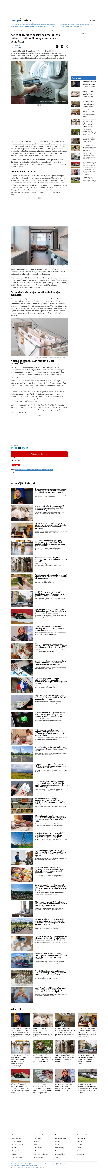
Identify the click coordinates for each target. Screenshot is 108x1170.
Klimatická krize (79, 24)
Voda (52, 27)
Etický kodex (25, 1164)
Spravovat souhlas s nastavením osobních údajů (25, 1166)
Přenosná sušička (48, 470)
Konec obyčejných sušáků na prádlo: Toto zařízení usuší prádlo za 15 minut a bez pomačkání (56, 31)
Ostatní (27, 27)
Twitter (54, 1164)
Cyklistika (80, 1154)
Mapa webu (63, 1164)
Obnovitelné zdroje (61, 24)
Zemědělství (69, 27)
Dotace (57, 1151)
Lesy (48, 27)
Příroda (79, 1151)
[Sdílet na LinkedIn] (27, 448)
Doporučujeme (38, 1157)
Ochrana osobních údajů (37, 1164)
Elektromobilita (51, 24)
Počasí (79, 1148)
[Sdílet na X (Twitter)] (67, 46)
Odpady (21, 27)
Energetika (71, 24)
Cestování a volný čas (41, 1154)
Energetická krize (17, 1151)
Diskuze (16, 460)
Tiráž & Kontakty (15, 1164)
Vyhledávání (92, 20)
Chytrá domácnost (25, 24)
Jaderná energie (39, 1151)
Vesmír (57, 1157)
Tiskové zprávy (17, 1157)
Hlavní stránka (15, 24)
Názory (14, 1154)
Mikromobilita (60, 1154)
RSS (58, 1164)
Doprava (43, 24)
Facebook (48, 1164)
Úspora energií (78, 27)
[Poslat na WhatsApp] (57, 46)
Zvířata (32, 27)
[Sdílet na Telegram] (23, 448)
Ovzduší (57, 27)
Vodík (62, 27)
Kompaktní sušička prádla (21, 470)
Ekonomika (88, 24)
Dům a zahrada (35, 24)
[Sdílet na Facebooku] (62, 46)
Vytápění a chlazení (40, 27)
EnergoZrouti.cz (15, 31)
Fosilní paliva (14, 27)
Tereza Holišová (15, 46)
